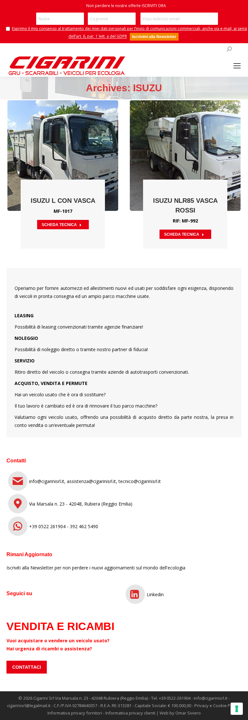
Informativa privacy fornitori (74, 713)
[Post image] (62, 155)
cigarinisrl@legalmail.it (28, 705)
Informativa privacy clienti (130, 713)
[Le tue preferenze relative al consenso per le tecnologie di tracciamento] (237, 709)
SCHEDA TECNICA (59, 224)
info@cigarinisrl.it (210, 698)
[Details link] (72, 140)
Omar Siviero (188, 713)
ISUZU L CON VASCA (63, 200)
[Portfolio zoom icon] (54, 140)
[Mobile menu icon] (237, 65)
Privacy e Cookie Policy (216, 705)
